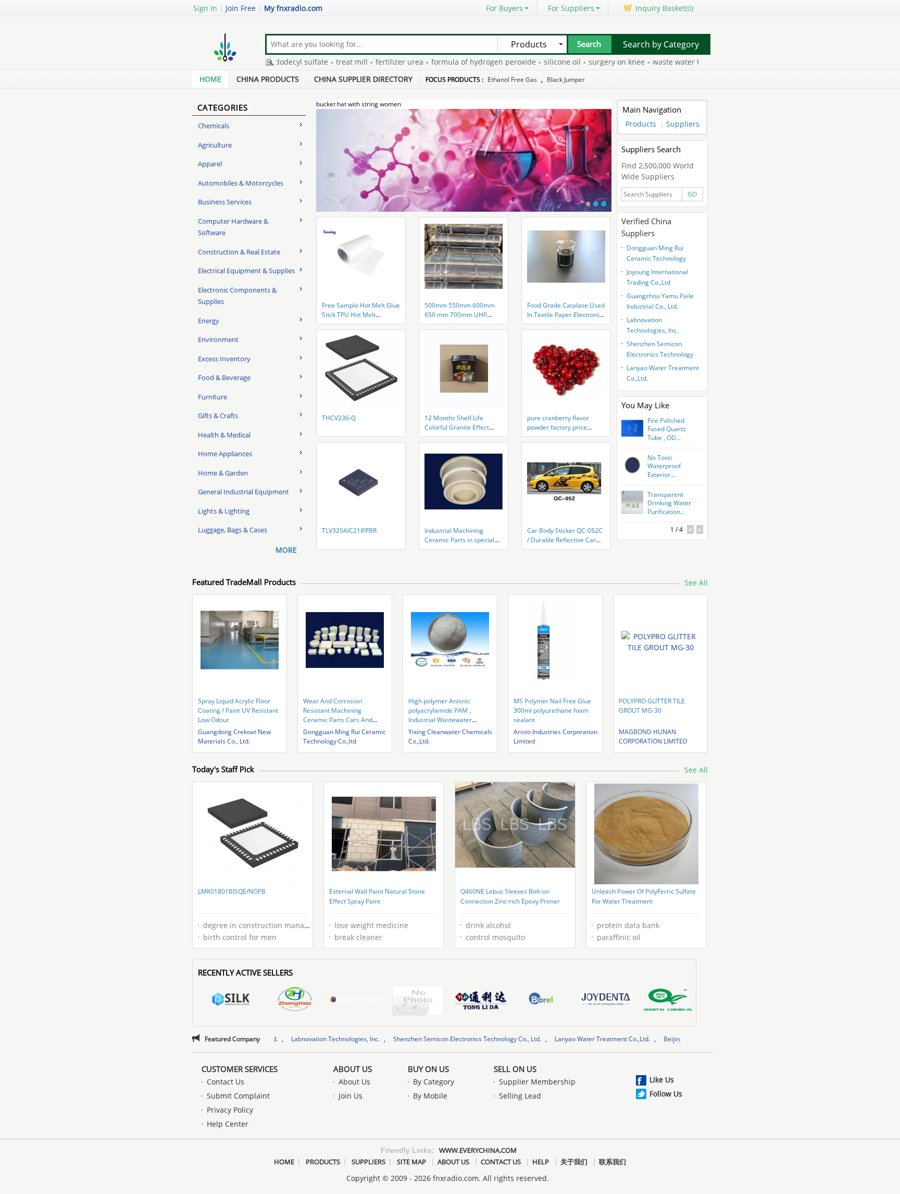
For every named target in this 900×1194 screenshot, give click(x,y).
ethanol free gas (512, 79)
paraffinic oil (619, 937)
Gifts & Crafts (218, 415)
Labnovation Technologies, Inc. (652, 325)
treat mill (313, 62)
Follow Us (665, 1094)
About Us (352, 1069)
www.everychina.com (478, 1150)
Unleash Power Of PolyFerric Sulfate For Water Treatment (644, 896)
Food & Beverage (224, 377)
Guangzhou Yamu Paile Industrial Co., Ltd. (660, 301)
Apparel (210, 163)
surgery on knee (578, 62)
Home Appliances (225, 453)
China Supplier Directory (363, 79)
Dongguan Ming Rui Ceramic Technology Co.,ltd (656, 254)
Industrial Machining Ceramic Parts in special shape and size (459, 540)
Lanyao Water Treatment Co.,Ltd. (663, 373)
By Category (433, 1082)
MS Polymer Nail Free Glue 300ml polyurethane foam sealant (552, 710)
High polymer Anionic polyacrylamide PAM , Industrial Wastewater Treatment (440, 715)
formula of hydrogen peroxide (445, 62)
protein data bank (628, 925)
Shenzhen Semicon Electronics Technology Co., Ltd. (660, 350)
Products (641, 124)
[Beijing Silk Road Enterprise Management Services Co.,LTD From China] (231, 1000)
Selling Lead (520, 1096)
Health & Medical (224, 435)
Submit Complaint (238, 1096)
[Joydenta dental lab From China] (606, 1000)
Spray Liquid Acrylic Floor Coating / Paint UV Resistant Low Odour (238, 710)
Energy (208, 320)
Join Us (350, 1096)
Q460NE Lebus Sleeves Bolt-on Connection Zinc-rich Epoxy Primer (510, 896)
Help (540, 1161)
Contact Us (225, 1082)
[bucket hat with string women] (463, 166)
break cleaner (358, 937)
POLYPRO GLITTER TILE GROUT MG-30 (652, 706)
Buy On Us (428, 1069)
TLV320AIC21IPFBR (349, 530)
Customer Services (240, 1069)
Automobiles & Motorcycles (240, 183)
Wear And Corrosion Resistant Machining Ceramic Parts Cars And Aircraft (337, 715)
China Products (267, 79)
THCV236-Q (339, 417)
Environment (218, 339)
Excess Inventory (224, 358)
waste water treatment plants (665, 62)
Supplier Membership (537, 1082)
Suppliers (682, 124)
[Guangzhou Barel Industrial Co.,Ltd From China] (543, 1000)
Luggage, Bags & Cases (232, 529)
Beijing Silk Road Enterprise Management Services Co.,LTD (674, 1038)
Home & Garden (223, 473)
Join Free (241, 8)
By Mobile (430, 1096)
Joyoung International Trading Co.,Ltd (657, 277)
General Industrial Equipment (243, 491)
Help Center (227, 1124)
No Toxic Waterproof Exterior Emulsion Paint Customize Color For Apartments (668, 467)
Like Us (661, 1080)
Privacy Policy (230, 1110)
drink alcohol (488, 925)
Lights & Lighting (223, 511)
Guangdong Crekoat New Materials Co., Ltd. (234, 736)
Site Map (411, 1161)
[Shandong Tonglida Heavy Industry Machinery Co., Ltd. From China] (481, 1000)
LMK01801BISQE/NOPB (232, 891)
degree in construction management (267, 925)
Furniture (212, 396)
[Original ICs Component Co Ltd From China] (418, 1001)
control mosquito (495, 937)
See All (696, 583)
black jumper (566, 79)
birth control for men (240, 937)
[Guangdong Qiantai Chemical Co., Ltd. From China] (668, 1001)
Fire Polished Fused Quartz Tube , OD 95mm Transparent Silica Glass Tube (666, 430)
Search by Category (661, 44)
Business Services (225, 201)
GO (692, 194)
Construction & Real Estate (239, 252)
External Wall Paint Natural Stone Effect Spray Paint (377, 896)
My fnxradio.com (293, 8)
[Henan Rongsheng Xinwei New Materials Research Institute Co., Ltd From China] (356, 1000)
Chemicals (213, 125)
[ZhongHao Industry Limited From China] (293, 1000)
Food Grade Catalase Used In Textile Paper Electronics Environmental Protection (566, 314)
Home (210, 79)
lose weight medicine (371, 925)
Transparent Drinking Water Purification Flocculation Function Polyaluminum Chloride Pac (669, 504)
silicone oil (523, 62)
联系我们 (612, 1161)
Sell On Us (515, 1069)
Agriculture (215, 145)
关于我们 (574, 1161)
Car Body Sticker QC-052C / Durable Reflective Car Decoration (565, 540)
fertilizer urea (361, 62)
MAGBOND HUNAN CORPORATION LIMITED (653, 736)
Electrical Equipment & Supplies (246, 270)
